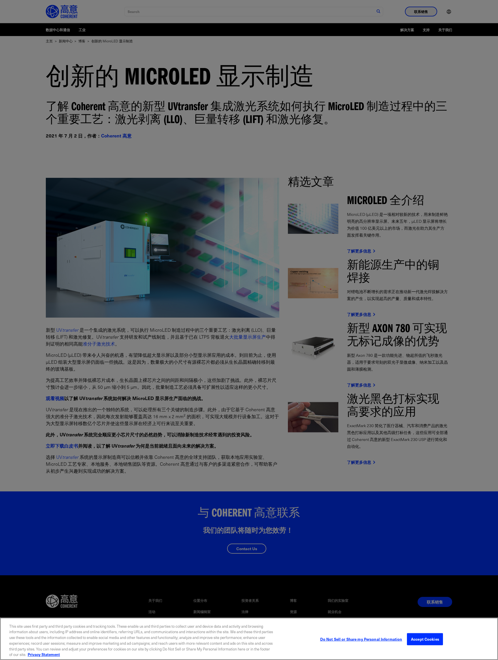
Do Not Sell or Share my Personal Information (361, 639)
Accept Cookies (425, 639)
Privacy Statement (44, 654)
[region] (249, 639)
